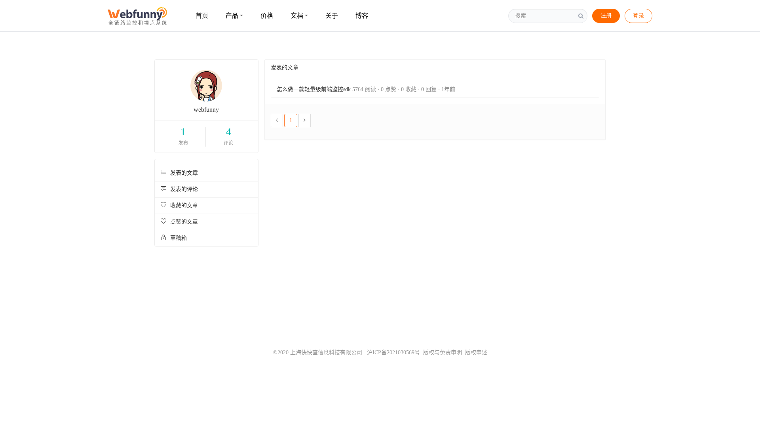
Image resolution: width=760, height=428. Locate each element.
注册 (606, 16)
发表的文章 (183, 173)
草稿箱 (178, 238)
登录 (638, 16)
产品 (232, 15)
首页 (202, 15)
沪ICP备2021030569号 (391, 352)
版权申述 (476, 352)
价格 (266, 15)
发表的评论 (183, 189)
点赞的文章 (183, 222)
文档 (297, 15)
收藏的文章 (183, 205)
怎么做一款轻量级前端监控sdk (314, 89)
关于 (331, 15)
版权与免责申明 (442, 352)
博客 (361, 15)
